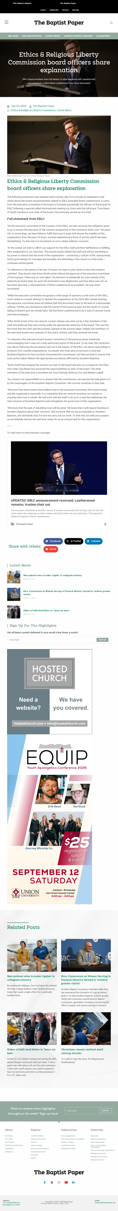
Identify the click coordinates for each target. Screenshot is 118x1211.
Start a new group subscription (102, 1150)
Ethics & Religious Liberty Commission (33, 110)
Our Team (8, 1139)
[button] (111, 22)
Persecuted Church (38, 1152)
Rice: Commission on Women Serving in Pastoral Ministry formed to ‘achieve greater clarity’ (66, 593)
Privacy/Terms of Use (49, 1204)
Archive (34, 1142)
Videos (33, 1158)
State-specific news (38, 1139)
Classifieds (103, 36)
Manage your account (99, 1157)
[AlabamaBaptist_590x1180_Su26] (49, 819)
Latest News (52, 36)
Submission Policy (68, 1149)
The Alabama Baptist (22, 3)
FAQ (66, 1204)
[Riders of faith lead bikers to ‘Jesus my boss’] (13, 611)
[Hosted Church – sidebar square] (49, 691)
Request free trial (97, 1160)
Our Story (8, 1136)
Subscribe (94, 1136)
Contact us (9, 1152)
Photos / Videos (67, 1142)
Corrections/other (68, 1145)
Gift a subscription (98, 1142)
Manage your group (98, 1153)
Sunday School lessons (40, 1149)
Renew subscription (98, 1139)
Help (61, 1204)
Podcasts (34, 1155)
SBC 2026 (13, 36)
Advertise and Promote (14, 1145)
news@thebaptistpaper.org (105, 1203)
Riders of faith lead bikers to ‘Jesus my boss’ (46, 610)
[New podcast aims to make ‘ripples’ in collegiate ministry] (13, 576)
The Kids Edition (31, 36)
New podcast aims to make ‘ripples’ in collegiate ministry (52, 575)
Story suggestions (68, 1136)
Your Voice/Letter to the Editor (72, 1139)
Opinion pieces (36, 1145)
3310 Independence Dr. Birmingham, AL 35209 (11, 1204)
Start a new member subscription (98, 1146)
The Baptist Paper (68, 3)
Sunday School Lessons (78, 36)
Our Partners (10, 1142)
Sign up (102, 640)
